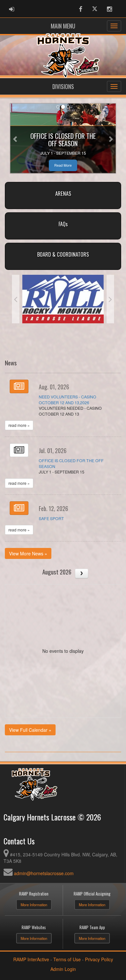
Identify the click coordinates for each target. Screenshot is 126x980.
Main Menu (63, 26)
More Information (34, 904)
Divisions (63, 86)
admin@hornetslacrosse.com (44, 873)
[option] (63, 299)
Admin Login (63, 969)
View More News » (28, 553)
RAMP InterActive (31, 959)
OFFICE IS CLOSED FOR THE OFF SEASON (71, 463)
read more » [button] (19, 425)
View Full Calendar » (30, 730)
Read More (63, 165)
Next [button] (110, 299)
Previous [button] (15, 299)
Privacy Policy (99, 959)
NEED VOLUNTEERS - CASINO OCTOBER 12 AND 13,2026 (67, 400)
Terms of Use (67, 959)
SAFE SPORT (51, 518)
